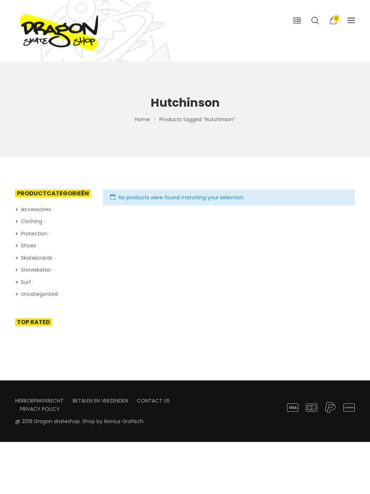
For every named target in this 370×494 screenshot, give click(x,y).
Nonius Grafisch (123, 421)
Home (142, 119)
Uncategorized (39, 294)
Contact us (153, 400)
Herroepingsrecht (39, 400)
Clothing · (33, 221)
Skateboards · (38, 257)
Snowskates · (37, 269)
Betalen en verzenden (100, 400)
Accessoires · (37, 209)
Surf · (27, 282)
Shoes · (30, 245)
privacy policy (40, 409)
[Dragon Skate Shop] (60, 30)
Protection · (35, 233)
